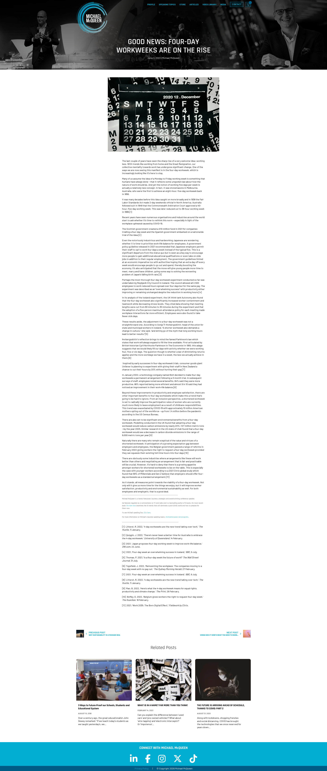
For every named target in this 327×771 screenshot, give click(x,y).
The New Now (131, 506)
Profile (151, 4)
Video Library (209, 4)
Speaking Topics (167, 4)
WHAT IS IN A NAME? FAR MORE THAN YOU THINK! (163, 705)
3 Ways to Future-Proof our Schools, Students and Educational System (104, 707)
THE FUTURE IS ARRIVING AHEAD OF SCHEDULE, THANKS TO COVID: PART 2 (221, 707)
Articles (194, 4)
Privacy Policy (142, 768)
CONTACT (236, 4)
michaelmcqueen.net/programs (177, 517)
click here (147, 513)
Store (182, 4)
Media (223, 4)
